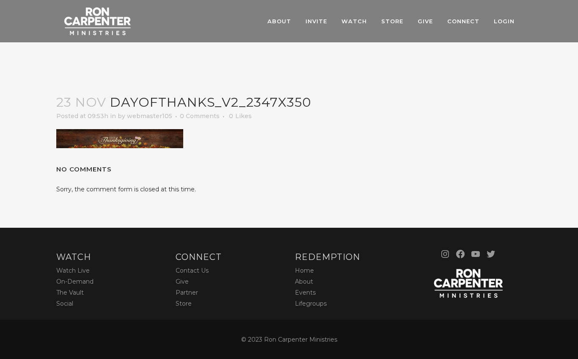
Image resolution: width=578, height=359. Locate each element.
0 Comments (200, 116)
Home (304, 270)
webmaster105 (149, 116)
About (304, 281)
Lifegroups (311, 303)
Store (184, 303)
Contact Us (192, 270)
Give (182, 281)
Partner (187, 292)
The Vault (70, 292)
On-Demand (75, 281)
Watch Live (73, 270)
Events (305, 292)
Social (64, 303)
